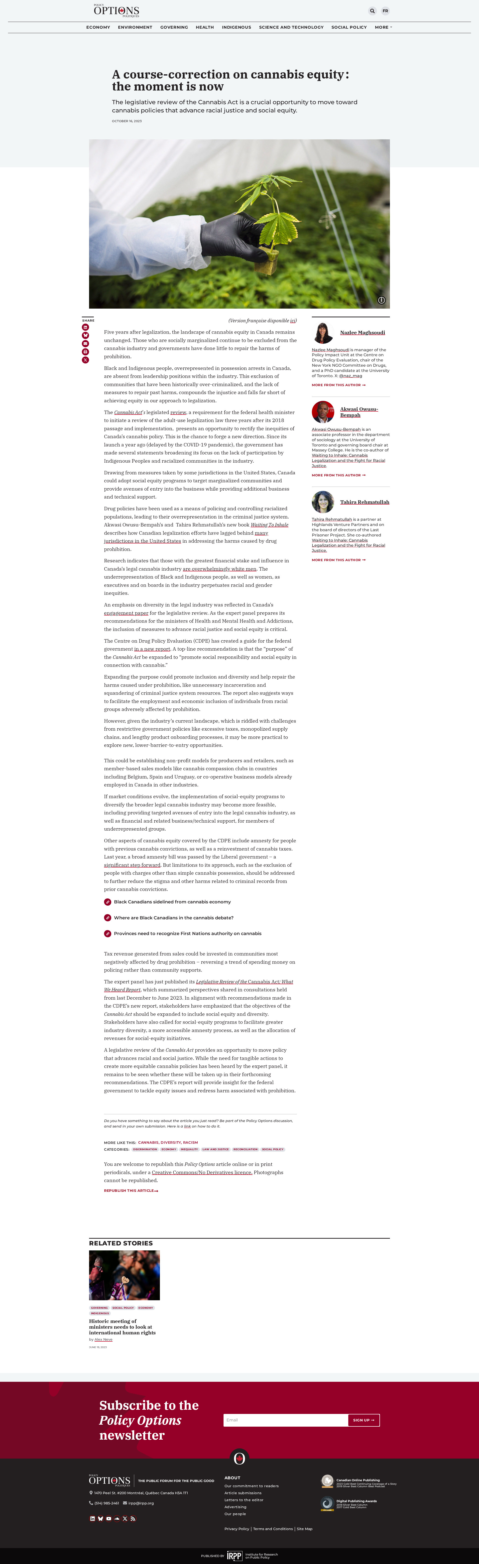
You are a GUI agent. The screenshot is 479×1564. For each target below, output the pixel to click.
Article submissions (243, 1493)
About (232, 1478)
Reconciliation (245, 1149)
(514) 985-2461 (107, 1503)
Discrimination (145, 1149)
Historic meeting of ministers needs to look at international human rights (122, 1327)
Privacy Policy (237, 1529)
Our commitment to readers (252, 1486)
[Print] (85, 351)
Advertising (236, 1507)
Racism (190, 1142)
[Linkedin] (85, 327)
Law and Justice (216, 1149)
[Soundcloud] (117, 1518)
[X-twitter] (85, 360)
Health (205, 27)
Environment (135, 27)
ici (292, 320)
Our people (235, 1514)
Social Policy (349, 27)
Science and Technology (291, 27)
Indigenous (236, 27)
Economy (98, 27)
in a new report (152, 648)
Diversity (171, 1142)
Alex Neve (104, 1339)
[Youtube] (108, 1518)
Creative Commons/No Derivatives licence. (202, 1172)
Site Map (305, 1529)
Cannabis (148, 1142)
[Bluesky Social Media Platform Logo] (100, 1518)
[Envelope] (85, 343)
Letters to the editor (244, 1500)
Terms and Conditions (273, 1529)
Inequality (189, 1149)
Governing (174, 27)
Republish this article (129, 1190)
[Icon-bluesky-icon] (85, 335)
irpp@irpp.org (141, 1503)
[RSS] (133, 1518)
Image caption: (385, 299)
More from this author (336, 385)
